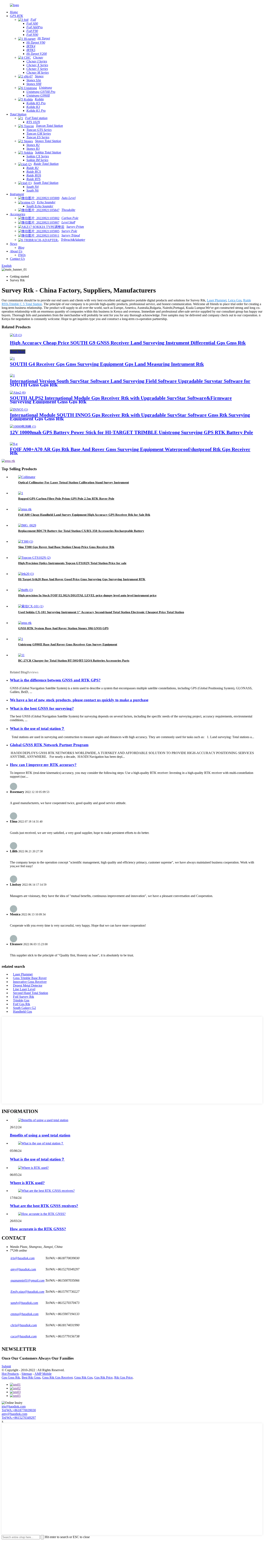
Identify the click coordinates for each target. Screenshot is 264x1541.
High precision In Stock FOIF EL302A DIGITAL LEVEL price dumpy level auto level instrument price (87, 595)
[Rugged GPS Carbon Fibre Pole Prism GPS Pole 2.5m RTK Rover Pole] (20, 493)
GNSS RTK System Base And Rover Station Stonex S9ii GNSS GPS (63, 628)
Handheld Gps (22, 1011)
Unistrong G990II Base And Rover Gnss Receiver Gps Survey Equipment (67, 644)
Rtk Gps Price (123, 1377)
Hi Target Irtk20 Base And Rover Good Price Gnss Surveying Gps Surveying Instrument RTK (81, 579)
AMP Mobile (43, 1374)
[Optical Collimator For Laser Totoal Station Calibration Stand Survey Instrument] (26, 477)
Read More (17, 351)
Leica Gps (235, 300)
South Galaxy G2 (24, 1008)
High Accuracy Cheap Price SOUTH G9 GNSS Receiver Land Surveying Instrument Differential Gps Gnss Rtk (128, 342)
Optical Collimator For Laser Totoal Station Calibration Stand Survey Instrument (73, 482)
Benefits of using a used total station (40, 1135)
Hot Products (10, 1374)
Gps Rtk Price (103, 1377)
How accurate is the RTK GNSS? (38, 1229)
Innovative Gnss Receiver (30, 981)
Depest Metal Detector (27, 985)
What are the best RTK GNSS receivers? (44, 1206)
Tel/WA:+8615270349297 (19, 1417)
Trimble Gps (21, 1000)
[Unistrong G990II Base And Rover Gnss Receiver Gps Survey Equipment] (20, 639)
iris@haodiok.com (14, 1406)
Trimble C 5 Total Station (25, 304)
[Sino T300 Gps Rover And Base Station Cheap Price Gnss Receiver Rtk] (25, 541)
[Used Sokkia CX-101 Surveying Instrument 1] (30, 606)
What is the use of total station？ (37, 728)
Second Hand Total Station (30, 993)
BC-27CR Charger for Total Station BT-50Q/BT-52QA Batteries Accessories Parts (73, 660)
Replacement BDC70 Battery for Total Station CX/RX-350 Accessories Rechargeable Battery (81, 530)
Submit (6, 1366)
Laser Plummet (216, 300)
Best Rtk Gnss (31, 1377)
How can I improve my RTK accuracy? (43, 765)
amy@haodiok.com (14, 1414)
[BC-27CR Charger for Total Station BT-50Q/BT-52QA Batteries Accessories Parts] (21, 655)
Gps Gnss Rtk (11, 1377)
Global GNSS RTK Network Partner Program (49, 745)
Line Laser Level (24, 989)
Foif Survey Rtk (23, 996)
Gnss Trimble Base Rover (30, 978)
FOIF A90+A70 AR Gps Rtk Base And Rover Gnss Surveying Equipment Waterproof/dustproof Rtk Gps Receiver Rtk (130, 451)
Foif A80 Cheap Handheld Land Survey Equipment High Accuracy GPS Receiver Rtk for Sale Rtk (84, 514)
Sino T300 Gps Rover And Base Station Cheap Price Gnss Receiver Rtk (66, 547)
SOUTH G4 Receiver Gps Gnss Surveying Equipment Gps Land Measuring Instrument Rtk (107, 364)
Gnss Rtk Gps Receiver (57, 1377)
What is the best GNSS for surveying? (42, 708)
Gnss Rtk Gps (83, 1377)
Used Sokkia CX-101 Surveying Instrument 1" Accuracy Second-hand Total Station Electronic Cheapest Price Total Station (101, 612)
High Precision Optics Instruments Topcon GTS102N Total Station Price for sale (72, 563)
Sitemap (26, 1374)
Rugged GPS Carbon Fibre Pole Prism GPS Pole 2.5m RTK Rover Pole (66, 498)
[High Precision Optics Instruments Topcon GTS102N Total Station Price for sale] (34, 557)
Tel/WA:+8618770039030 (19, 1410)
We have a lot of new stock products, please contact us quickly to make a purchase (79, 700)
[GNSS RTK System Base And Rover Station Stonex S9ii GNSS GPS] (25, 623)
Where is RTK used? (27, 1183)
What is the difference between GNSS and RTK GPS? (55, 680)
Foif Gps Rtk (21, 1004)
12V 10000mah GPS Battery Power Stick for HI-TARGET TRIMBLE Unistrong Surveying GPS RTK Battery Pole (131, 432)
